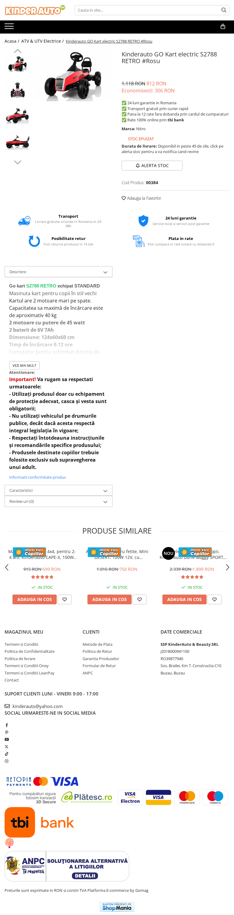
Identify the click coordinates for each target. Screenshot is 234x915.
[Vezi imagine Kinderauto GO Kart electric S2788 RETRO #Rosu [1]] (17, 89)
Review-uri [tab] (21, 501)
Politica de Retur (97, 651)
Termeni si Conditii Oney (27, 665)
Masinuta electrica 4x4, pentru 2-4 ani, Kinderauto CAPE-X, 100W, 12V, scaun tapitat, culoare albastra (42, 554)
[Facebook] (7, 725)
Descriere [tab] (17, 271)
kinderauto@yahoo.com (37, 706)
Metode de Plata (97, 644)
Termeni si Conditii (21, 644)
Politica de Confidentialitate (30, 651)
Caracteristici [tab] (21, 490)
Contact (12, 680)
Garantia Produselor (101, 658)
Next (17, 162)
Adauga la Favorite (143, 198)
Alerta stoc (155, 165)
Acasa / (12, 41)
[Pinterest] (7, 732)
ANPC (88, 673)
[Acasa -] (35, 10)
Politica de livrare (20, 658)
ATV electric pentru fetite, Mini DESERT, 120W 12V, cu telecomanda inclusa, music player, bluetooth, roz (117, 554)
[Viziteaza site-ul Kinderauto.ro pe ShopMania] (117, 907)
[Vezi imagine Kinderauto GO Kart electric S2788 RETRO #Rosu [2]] (17, 115)
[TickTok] (7, 753)
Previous (17, 52)
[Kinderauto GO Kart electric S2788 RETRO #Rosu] (73, 75)
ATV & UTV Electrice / (43, 41)
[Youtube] (7, 739)
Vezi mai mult (24, 365)
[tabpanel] (73, 75)
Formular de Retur (99, 665)
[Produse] (10, 28)
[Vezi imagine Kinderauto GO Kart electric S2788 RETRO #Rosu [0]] (17, 63)
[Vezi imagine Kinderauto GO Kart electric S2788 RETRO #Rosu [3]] (17, 141)
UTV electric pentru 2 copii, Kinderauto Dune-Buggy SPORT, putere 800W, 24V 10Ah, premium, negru (192, 554)
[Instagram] (7, 761)
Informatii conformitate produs (37, 477)
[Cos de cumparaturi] (222, 26)
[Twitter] (7, 746)
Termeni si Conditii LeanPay (30, 673)
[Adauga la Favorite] (65, 599)
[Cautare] (223, 10)
